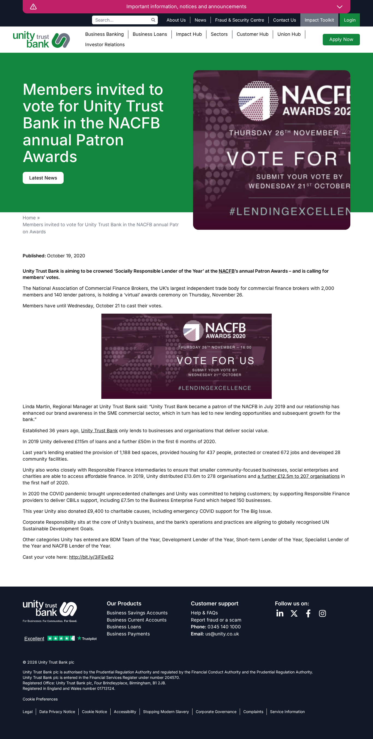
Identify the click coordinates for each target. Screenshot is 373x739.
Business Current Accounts (137, 620)
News (200, 20)
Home (29, 217)
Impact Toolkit (319, 20)
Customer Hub (252, 34)
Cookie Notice (94, 711)
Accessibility (125, 711)
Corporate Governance (216, 711)
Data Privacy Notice (57, 711)
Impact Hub (189, 34)
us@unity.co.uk (222, 634)
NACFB (227, 271)
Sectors (219, 34)
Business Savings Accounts (137, 613)
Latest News (43, 178)
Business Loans (150, 34)
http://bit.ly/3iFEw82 (91, 557)
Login (350, 20)
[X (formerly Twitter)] (294, 613)
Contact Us (284, 20)
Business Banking (104, 34)
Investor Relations (105, 44)
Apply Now (341, 39)
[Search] (153, 20)
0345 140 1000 (224, 626)
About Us (176, 20)
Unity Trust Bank (99, 430)
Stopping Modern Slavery (166, 711)
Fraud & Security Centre (239, 20)
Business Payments (128, 634)
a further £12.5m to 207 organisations (298, 476)
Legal (27, 711)
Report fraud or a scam (216, 620)
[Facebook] (308, 613)
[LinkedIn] (280, 613)
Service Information (287, 711)
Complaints (253, 711)
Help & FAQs (204, 613)
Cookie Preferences (40, 699)
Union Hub (289, 34)
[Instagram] (322, 613)
